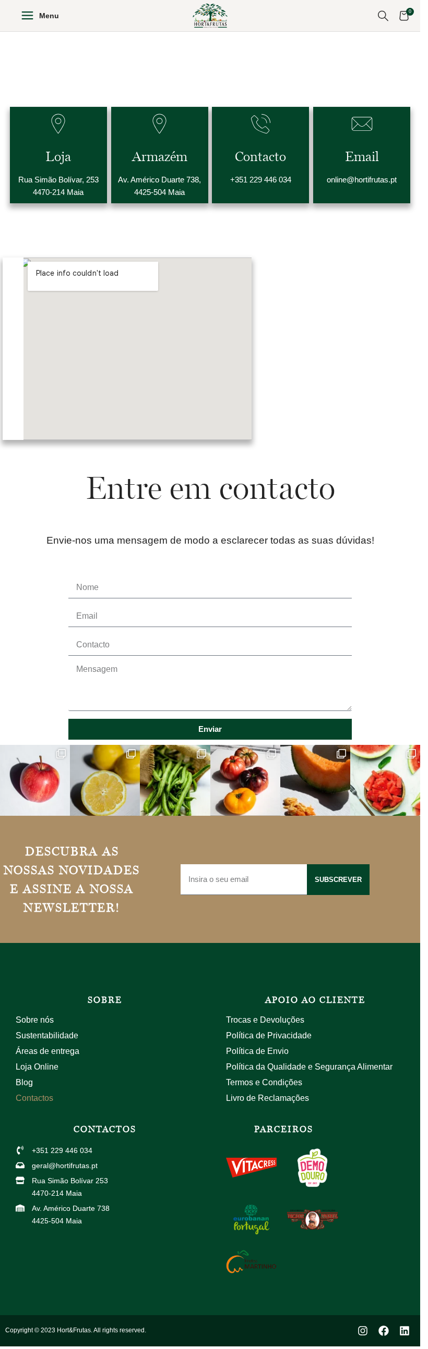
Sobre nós (35, 1019)
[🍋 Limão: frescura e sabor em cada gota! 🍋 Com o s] (105, 780)
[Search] (383, 15)
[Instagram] (362, 1330)
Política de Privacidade (269, 1035)
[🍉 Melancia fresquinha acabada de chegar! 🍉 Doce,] (385, 780)
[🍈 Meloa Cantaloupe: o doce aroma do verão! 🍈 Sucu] (315, 780)
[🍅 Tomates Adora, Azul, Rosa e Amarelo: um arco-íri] (245, 780)
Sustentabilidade (47, 1035)
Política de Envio (257, 1051)
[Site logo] (210, 14)
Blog (24, 1082)
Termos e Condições (264, 1082)
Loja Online (37, 1066)
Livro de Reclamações (267, 1098)
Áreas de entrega (47, 1051)
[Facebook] (383, 1330)
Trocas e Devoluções (265, 1019)
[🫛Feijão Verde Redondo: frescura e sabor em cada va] (175, 780)
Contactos (34, 1098)
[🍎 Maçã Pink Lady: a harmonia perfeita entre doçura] (35, 780)
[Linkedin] (404, 1330)
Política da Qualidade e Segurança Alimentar (309, 1066)
